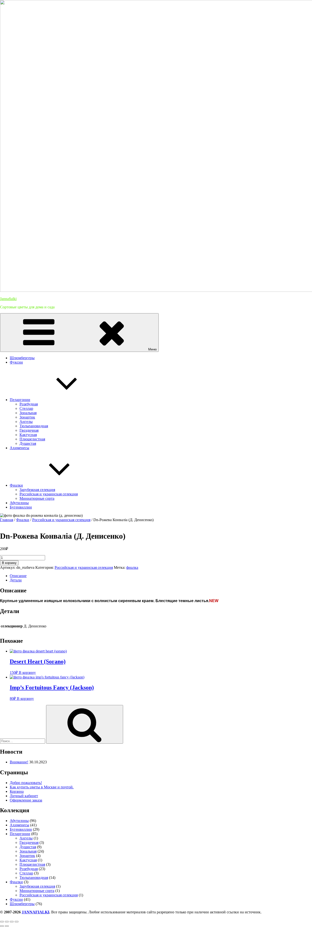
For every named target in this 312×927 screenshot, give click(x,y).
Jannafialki (8, 299)
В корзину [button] (27, 672)
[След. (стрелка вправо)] (7, 926)
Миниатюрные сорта (37, 498)
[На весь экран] (7, 921)
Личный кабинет (24, 796)
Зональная (28, 413)
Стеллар (26, 408)
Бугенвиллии (21, 507)
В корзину (9, 563)
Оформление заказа (26, 800)
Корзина (17, 791)
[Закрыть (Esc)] (17, 921)
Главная (6, 520)
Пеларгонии (20, 400)
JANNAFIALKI (35, 912)
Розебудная (29, 404)
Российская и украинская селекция (49, 494)
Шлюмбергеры (22, 358)
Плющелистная (32, 439)
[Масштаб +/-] (2, 921)
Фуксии (16, 362)
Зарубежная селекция (37, 490)
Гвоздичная (29, 430)
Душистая (28, 443)
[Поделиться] (12, 921)
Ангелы (26, 421)
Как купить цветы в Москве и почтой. (42, 787)
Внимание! (19, 762)
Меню (152, 349)
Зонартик (27, 417)
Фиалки (16, 485)
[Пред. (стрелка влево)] (2, 926)
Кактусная (28, 435)
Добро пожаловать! (26, 783)
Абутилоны (19, 503)
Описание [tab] (18, 576)
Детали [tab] (16, 580)
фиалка (132, 567)
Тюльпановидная (34, 426)
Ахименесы (19, 448)
